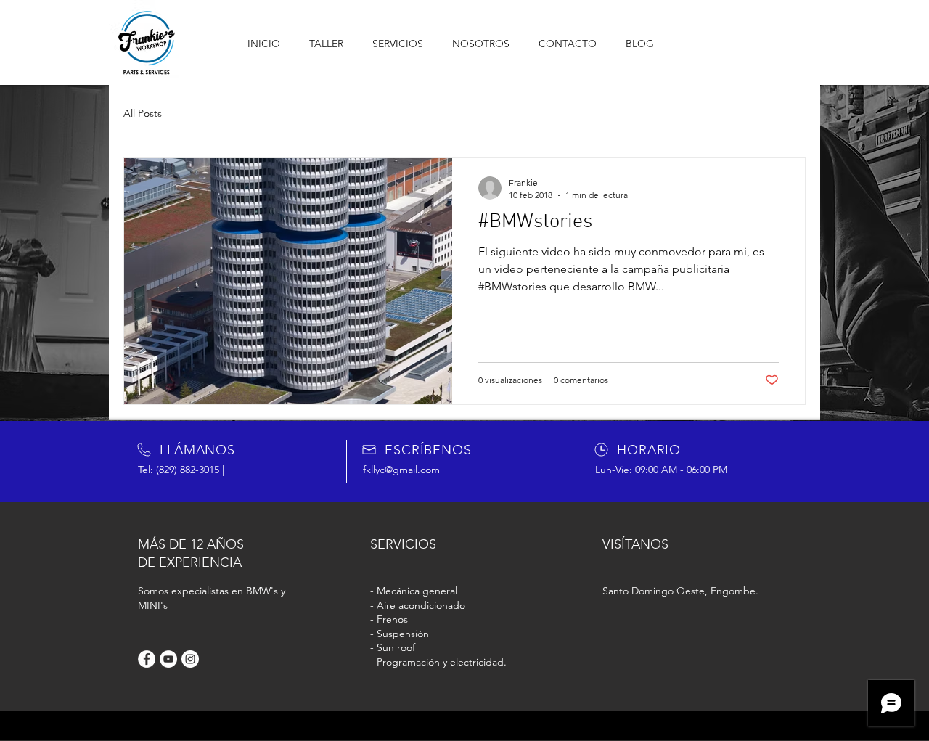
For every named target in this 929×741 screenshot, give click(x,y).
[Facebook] (146, 659)
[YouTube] (168, 659)
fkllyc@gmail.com (401, 469)
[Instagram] (190, 659)
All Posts (142, 113)
